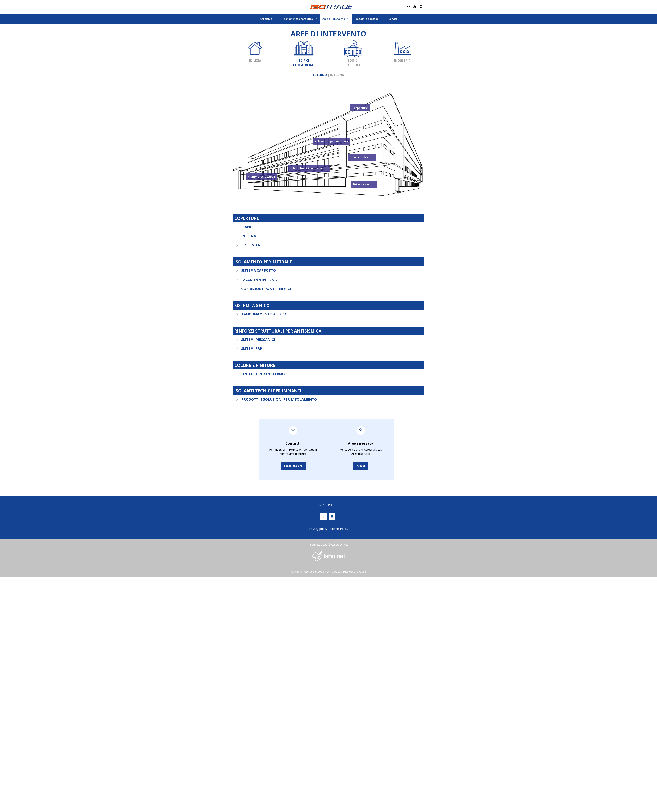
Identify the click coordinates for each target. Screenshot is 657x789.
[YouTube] (331, 516)
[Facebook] (323, 516)
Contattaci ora (293, 465)
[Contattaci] (408, 6)
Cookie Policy (339, 529)
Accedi (361, 465)
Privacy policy (318, 529)
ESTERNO (320, 75)
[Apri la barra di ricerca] (421, 6)
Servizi (393, 19)
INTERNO (337, 75)
